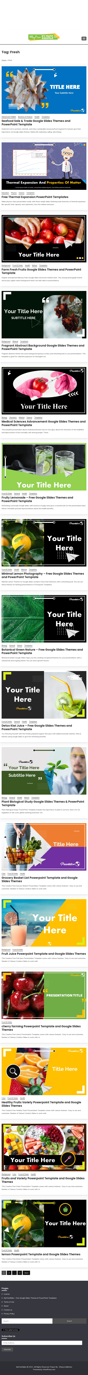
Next (26, 1273)
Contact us (8, 1310)
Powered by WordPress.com (44, 1369)
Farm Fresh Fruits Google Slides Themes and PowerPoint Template (41, 271)
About (6, 1306)
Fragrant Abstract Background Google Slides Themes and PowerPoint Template (43, 347)
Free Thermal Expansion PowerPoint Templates (35, 197)
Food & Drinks (17, 265)
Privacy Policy (9, 1314)
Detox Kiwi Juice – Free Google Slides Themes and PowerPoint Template (37, 727)
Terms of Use (9, 1302)
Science (21, 193)
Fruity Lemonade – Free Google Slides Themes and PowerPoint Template (37, 499)
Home (4, 60)
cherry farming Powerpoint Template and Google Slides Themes (41, 1028)
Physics (14, 193)
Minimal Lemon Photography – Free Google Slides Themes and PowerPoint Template (43, 575)
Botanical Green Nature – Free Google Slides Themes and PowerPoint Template (42, 651)
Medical (21, 417)
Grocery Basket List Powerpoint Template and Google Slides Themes (40, 879)
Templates (46, 117)
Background (6, 265)
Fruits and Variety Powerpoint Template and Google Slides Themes (43, 1180)
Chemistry (13, 417)
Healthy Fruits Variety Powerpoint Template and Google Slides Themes (41, 1104)
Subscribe (7, 1349)
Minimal (15, 341)
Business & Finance (25, 117)
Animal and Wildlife (9, 117)
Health (36, 117)
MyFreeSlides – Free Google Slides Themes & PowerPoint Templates (30, 1298)
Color (3, 874)
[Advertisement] (44, 15)
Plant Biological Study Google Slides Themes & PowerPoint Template (43, 803)
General (17, 493)
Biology (4, 417)
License (7, 1294)
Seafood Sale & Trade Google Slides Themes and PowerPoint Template (36, 122)
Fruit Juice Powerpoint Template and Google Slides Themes (44, 954)
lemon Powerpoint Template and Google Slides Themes (41, 1254)
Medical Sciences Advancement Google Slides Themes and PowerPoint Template (44, 423)
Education (5, 193)
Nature (34, 265)
